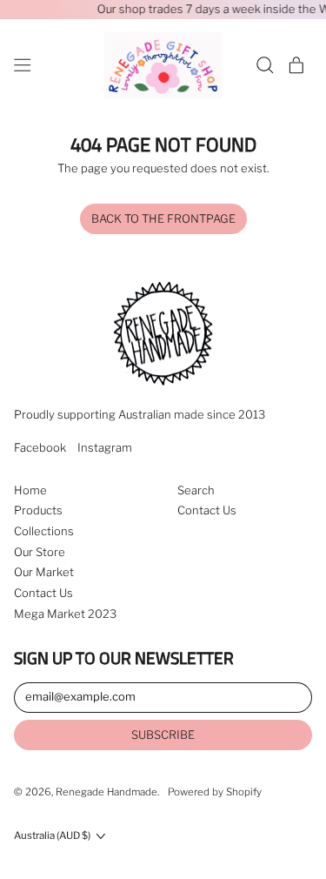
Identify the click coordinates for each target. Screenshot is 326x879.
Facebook (40, 447)
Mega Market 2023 (65, 614)
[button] (265, 65)
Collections (44, 531)
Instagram (104, 447)
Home (30, 490)
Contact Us (43, 593)
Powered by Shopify (215, 792)
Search (196, 490)
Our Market (44, 572)
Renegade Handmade (106, 792)
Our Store (39, 552)
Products (38, 510)
